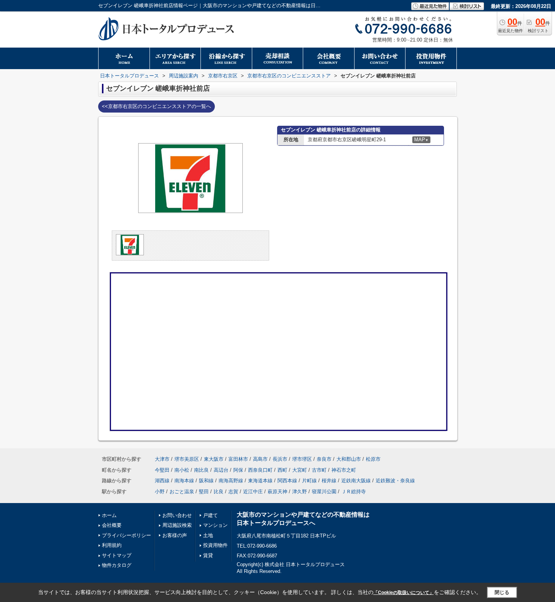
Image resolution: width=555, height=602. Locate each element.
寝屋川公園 (324, 491)
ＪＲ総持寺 (353, 491)
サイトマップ (116, 555)
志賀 (233, 491)
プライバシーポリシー (126, 535)
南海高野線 (231, 480)
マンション (215, 525)
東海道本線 (260, 480)
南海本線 (184, 480)
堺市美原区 (186, 459)
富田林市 (238, 459)
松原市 (373, 459)
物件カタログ (116, 565)
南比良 (201, 470)
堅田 (204, 491)
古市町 (319, 470)
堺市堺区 (302, 459)
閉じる (502, 592)
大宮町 (299, 470)
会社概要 (112, 525)
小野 (160, 491)
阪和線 (206, 480)
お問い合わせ (177, 515)
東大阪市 (214, 459)
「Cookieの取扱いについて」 (403, 592)
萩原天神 (277, 491)
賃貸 (208, 555)
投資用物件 (215, 545)
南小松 (181, 470)
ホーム (109, 515)
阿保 (238, 470)
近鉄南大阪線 (356, 480)
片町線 (309, 480)
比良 (219, 491)
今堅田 (162, 470)
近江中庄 (253, 491)
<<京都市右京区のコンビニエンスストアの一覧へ (156, 106)
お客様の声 (174, 535)
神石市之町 (343, 470)
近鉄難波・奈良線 (395, 480)
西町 (282, 470)
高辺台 (221, 470)
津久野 (299, 491)
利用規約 (112, 545)
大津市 (162, 459)
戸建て (210, 515)
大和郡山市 (348, 459)
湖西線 (162, 480)
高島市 (260, 459)
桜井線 (329, 480)
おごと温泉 (182, 491)
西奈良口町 (260, 470)
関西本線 (287, 480)
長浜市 (280, 459)
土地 (208, 535)
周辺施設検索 (177, 525)
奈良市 (324, 459)
